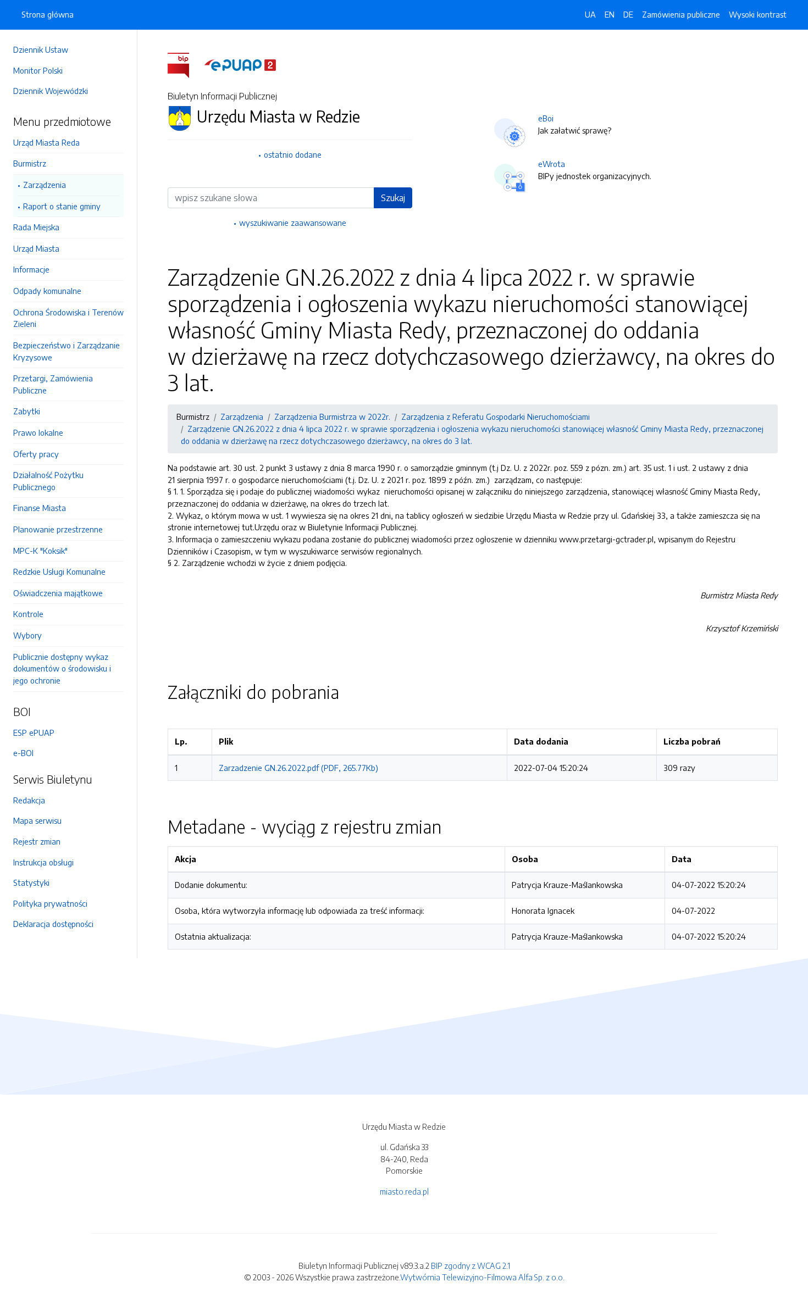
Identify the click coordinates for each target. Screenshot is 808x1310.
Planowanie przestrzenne (58, 529)
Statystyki (31, 882)
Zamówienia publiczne (681, 14)
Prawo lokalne (38, 432)
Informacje (31, 269)
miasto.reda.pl (404, 1191)
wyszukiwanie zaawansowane (292, 222)
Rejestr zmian (36, 841)
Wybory (27, 635)
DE (628, 14)
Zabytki (26, 411)
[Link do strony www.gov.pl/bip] (185, 64)
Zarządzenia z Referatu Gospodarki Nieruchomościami (495, 416)
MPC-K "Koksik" (40, 551)
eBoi (546, 118)
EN (610, 14)
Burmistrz (29, 163)
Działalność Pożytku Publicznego (48, 481)
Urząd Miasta (36, 248)
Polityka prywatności (50, 903)
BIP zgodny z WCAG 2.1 (470, 1265)
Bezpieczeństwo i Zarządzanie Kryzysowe (66, 351)
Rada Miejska (36, 227)
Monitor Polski (38, 70)
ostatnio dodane (293, 154)
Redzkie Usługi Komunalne (59, 571)
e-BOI (23, 753)
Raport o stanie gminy (62, 206)
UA (590, 14)
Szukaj (393, 197)
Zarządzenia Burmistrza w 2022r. (332, 416)
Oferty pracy (36, 454)
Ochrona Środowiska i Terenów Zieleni (68, 318)
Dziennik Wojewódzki (50, 91)
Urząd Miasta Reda (46, 142)
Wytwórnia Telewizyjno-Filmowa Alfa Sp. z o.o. (482, 1277)
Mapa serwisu (37, 820)
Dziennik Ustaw (40, 49)
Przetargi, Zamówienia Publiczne (53, 384)
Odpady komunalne (47, 291)
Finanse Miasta (39, 508)
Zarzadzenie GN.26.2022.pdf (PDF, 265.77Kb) (298, 768)
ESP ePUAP (33, 732)
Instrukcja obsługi (43, 862)
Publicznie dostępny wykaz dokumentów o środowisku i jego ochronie (62, 668)
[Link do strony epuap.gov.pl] (240, 64)
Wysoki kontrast (758, 14)
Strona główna (47, 14)
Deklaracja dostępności (53, 924)
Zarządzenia (44, 185)
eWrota (551, 164)
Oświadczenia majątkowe (58, 593)
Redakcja (29, 800)
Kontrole (28, 614)
